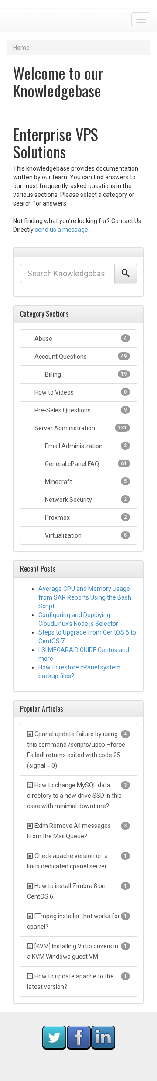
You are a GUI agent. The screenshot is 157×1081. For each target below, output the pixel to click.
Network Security (85, 499)
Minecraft (85, 481)
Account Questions (80, 356)
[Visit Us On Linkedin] (103, 1036)
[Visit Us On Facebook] (78, 1036)
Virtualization (85, 535)
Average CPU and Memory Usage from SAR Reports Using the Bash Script (84, 597)
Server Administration (80, 428)
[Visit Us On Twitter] (54, 1036)
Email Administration (85, 446)
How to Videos (80, 392)
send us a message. (62, 229)
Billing (85, 374)
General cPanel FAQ (85, 463)
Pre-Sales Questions (80, 410)
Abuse (80, 338)
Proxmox (85, 517)
